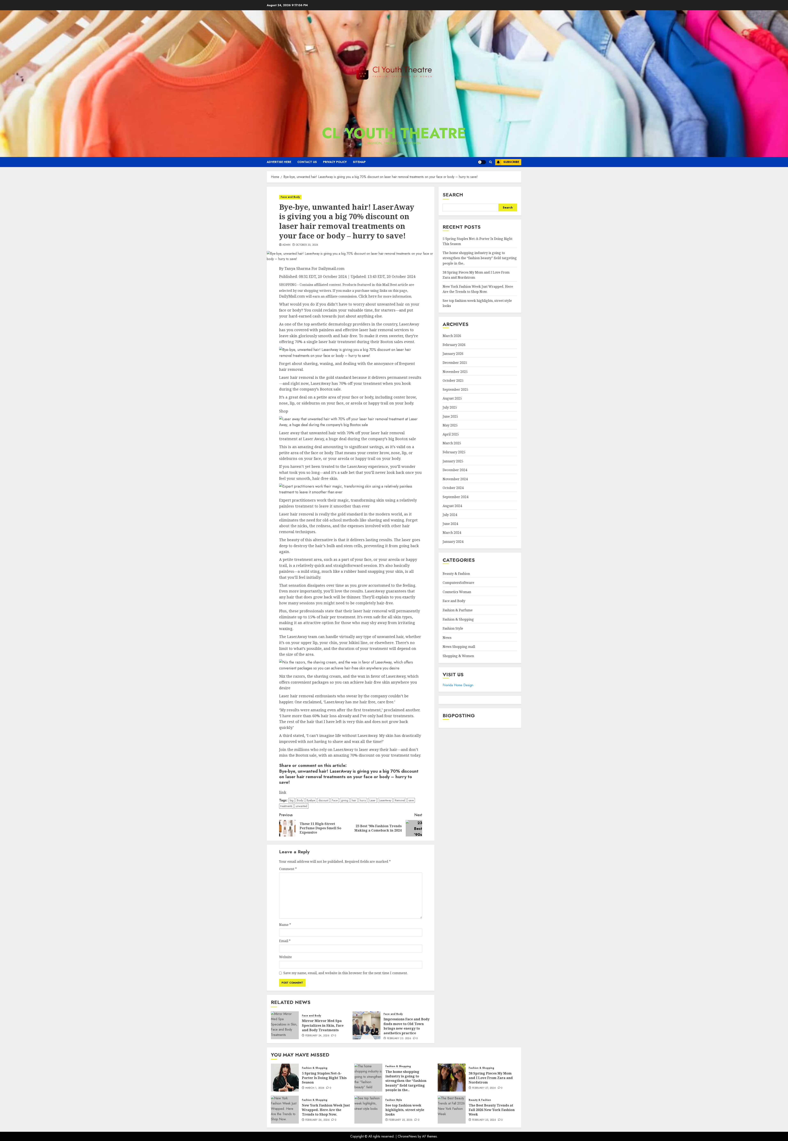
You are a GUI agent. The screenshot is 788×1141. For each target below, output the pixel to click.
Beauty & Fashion (456, 573)
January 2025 (453, 461)
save (411, 800)
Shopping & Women (458, 656)
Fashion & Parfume (458, 610)
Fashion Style (453, 628)
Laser (372, 800)
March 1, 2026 (314, 1088)
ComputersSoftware (458, 582)
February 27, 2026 (484, 1088)
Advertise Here (279, 162)
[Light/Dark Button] (482, 162)
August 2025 (452, 398)
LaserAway (385, 800)
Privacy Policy (335, 162)
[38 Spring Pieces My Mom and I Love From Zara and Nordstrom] (452, 1078)
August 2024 (452, 505)
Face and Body (290, 197)
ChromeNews (407, 1136)
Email (285, 941)
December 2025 (455, 362)
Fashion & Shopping (458, 619)
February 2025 (454, 452)
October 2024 (453, 488)
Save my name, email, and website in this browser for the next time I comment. (345, 973)
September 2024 (455, 497)
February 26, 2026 (317, 1120)
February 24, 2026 (317, 1035)
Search (453, 194)
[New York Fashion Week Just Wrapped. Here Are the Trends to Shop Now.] (285, 1110)
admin (286, 245)
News (447, 637)
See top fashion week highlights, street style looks (404, 1110)
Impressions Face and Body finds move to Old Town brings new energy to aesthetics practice (407, 1026)
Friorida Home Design (458, 685)
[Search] (490, 162)
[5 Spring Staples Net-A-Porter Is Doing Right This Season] (285, 1078)
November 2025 (455, 371)
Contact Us (307, 162)
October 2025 (453, 380)
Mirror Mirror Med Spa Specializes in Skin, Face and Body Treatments (323, 1025)
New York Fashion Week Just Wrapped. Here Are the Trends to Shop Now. (326, 1110)
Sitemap (359, 162)
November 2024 (455, 479)
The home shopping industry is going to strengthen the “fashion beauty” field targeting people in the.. (480, 258)
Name (285, 924)
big (291, 800)
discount (323, 800)
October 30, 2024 (307, 245)
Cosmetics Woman (457, 592)
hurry (363, 800)
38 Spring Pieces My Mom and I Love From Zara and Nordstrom (491, 1078)
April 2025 (451, 434)
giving (344, 800)
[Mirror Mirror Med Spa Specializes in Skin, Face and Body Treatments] (285, 1025)
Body (300, 800)
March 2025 (452, 443)
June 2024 (450, 523)
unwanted (301, 806)
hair (354, 800)
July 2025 (450, 407)
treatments (286, 806)
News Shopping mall (459, 646)
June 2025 (450, 416)
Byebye (311, 800)
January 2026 (453, 353)
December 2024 (455, 470)
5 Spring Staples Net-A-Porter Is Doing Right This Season (324, 1078)
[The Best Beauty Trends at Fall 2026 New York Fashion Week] (452, 1110)
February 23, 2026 (399, 1038)
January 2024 (453, 541)
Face (335, 800)
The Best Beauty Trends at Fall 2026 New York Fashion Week (492, 1110)
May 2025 (450, 425)
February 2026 (454, 345)
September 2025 (455, 389)
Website (285, 957)
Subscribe (511, 162)
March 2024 (452, 532)
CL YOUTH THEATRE (394, 133)
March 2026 (452, 335)
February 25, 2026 (400, 1120)
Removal (400, 800)
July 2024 (450, 514)
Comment (288, 869)
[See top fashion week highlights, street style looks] (368, 1110)
